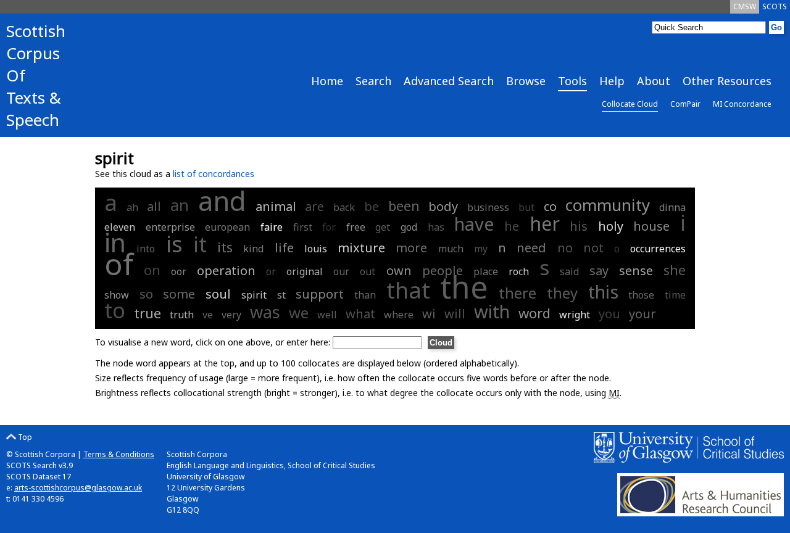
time (675, 295)
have (474, 224)
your (642, 313)
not (593, 247)
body (443, 206)
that (408, 290)
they (562, 293)
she (674, 269)
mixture (361, 247)
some (179, 294)
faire (271, 227)
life (284, 247)
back (344, 207)
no (565, 247)
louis (315, 248)
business (488, 207)
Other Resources (727, 80)
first (302, 227)
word (534, 313)
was (265, 311)
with (492, 311)
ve (207, 314)
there (517, 293)
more (411, 247)
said (569, 271)
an (179, 205)
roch (519, 271)
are (314, 206)
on (152, 269)
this (603, 291)
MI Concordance (742, 104)
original (304, 271)
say (599, 270)
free (355, 227)
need (531, 247)
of (118, 264)
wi (429, 313)
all (154, 206)
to (114, 309)
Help (612, 80)
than (365, 295)
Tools (572, 80)
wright (574, 314)
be (371, 206)
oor (178, 271)
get (382, 227)
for (329, 227)
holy (610, 226)
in (115, 242)
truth (182, 314)
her (545, 223)
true (147, 313)
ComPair (685, 104)
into (145, 248)
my (481, 248)
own (399, 270)
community (607, 205)
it (200, 244)
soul (218, 294)
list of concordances (213, 174)
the (464, 287)
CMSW (744, 6)
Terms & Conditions (118, 454)
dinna (672, 207)
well (327, 314)
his (579, 226)
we (299, 312)
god (409, 227)
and (222, 201)
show (116, 295)
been (404, 205)
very (231, 314)
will (454, 313)
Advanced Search (449, 80)
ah (132, 207)
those (641, 295)
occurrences (658, 248)
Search (373, 80)
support (320, 294)
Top (24, 437)
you (609, 313)
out (367, 271)
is (174, 244)
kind (253, 248)
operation (226, 270)
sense (636, 270)
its (225, 247)
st (281, 295)
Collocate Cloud (630, 104)
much (451, 248)
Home (327, 80)
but (526, 207)
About (653, 80)
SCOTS (774, 6)
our (341, 271)
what (360, 313)
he (511, 226)
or (271, 271)
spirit (254, 295)
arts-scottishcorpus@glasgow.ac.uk (78, 487)
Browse (526, 80)
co (550, 206)
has (436, 227)
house (651, 226)
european (227, 227)
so (146, 294)
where (399, 314)
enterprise (170, 227)
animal (276, 206)
